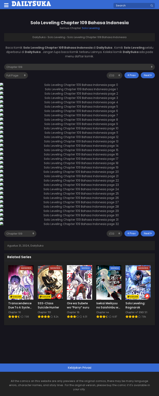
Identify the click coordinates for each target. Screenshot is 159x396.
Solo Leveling (91, 28)
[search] (151, 6)
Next (147, 75)
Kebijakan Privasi (79, 368)
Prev (132, 75)
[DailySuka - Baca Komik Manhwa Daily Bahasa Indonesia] (31, 6)
